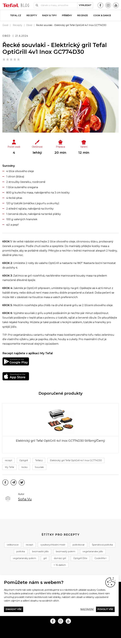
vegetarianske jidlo (93, 551)
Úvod (5, 25)
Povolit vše (105, 609)
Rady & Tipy (49, 15)
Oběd (29, 25)
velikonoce (13, 544)
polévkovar (79, 544)
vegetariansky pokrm (24, 558)
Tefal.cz (15, 15)
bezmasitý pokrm (65, 551)
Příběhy (67, 15)
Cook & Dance (102, 15)
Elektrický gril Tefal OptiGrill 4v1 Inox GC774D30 (76, 460)
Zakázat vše (14, 609)
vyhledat (85, 5)
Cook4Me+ (101, 558)
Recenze (82, 15)
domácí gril (60, 558)
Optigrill (23, 460)
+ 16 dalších (60, 565)
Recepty (31, 15)
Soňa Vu (25, 499)
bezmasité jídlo (40, 551)
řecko (24, 467)
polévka (20, 551)
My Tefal (9, 467)
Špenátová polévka (102, 544)
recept (8, 460)
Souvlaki (39, 467)
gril (45, 558)
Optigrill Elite (80, 558)
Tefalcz (39, 460)
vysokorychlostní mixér (52, 544)
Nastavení (87, 609)
